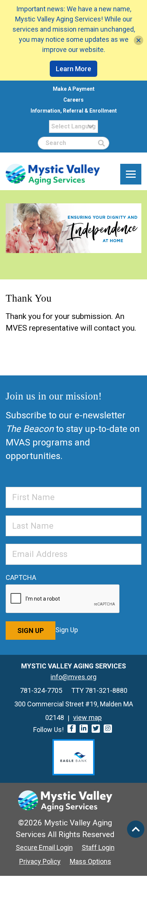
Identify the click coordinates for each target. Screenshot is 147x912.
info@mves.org (73, 677)
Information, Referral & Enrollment (74, 111)
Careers (73, 100)
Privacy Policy (40, 861)
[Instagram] (108, 728)
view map (87, 717)
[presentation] (63, 599)
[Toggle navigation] (131, 174)
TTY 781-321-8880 (99, 690)
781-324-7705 (41, 690)
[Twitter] (96, 728)
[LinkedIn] (84, 728)
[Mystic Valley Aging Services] (53, 174)
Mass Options (90, 861)
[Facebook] (71, 728)
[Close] (138, 40)
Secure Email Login (44, 847)
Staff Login (98, 847)
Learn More (73, 69)
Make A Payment (74, 89)
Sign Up (30, 630)
